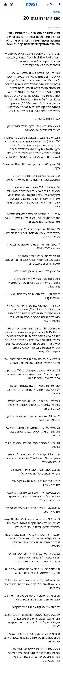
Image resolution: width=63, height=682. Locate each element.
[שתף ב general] (5, 4)
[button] (49, 4)
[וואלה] (31, 4)
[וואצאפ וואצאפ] (11, 4)
